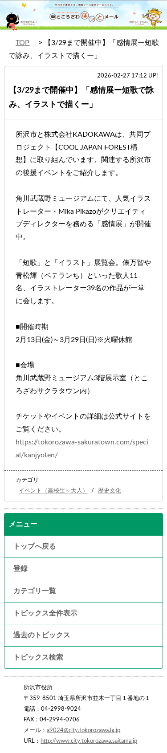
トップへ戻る (34, 546)
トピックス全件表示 (45, 613)
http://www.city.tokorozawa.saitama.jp (89, 741)
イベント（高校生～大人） (53, 491)
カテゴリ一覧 (34, 590)
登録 (20, 568)
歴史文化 (109, 491)
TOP (22, 42)
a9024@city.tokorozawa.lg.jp (83, 730)
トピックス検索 (38, 657)
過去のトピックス (41, 635)
